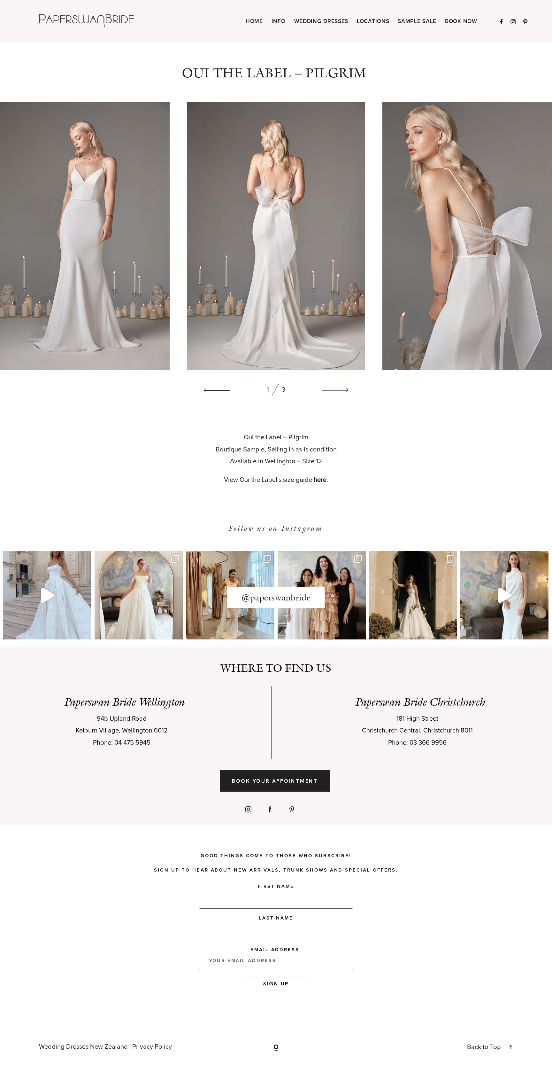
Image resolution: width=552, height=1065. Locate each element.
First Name (276, 886)
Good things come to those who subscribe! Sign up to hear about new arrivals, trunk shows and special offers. (276, 863)
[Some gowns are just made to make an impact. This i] (504, 595)
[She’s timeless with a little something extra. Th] (47, 595)
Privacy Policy (152, 1047)
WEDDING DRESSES (321, 21)
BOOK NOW (461, 21)
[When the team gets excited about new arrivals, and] (139, 595)
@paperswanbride (275, 597)
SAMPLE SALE (417, 21)
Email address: (276, 949)
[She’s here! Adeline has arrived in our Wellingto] (413, 595)
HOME (254, 21)
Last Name (276, 918)
